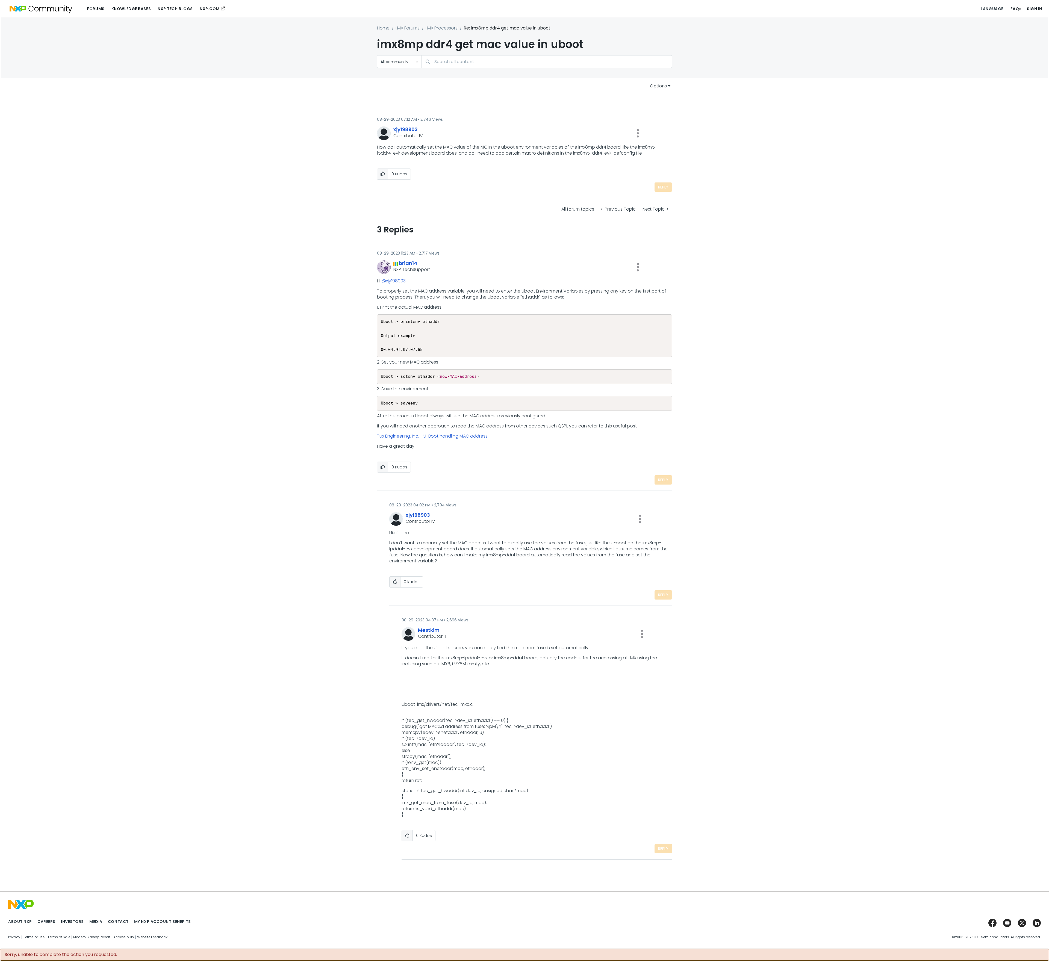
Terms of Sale (59, 937)
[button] (638, 133)
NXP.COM (210, 8)
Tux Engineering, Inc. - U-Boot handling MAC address (432, 436)
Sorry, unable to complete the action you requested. (61, 955)
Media (95, 921)
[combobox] (547, 61)
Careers (46, 921)
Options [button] (658, 86)
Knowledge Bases (131, 8)
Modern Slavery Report (91, 937)
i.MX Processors (442, 28)
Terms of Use (34, 937)
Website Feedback (152, 937)
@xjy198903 (394, 281)
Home (383, 28)
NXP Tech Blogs (175, 8)
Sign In (1034, 8)
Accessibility (123, 937)
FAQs (1015, 8)
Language (992, 8)
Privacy (14, 937)
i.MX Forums (408, 28)
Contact (118, 921)
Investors (72, 921)
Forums (95, 8)
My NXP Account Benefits (162, 921)
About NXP (20, 921)
